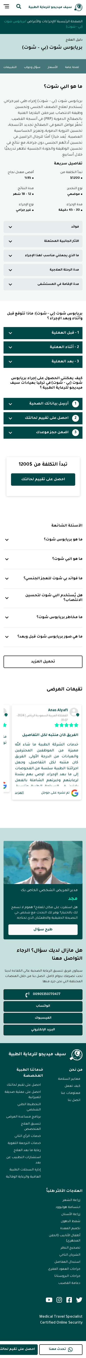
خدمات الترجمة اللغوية (24, 1143)
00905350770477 (46, 994)
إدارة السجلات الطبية (25, 1170)
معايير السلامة (69, 1079)
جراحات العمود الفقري (64, 1269)
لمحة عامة (72, 67)
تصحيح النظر (70, 1248)
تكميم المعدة (70, 1228)
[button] (43, 227)
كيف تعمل (72, 1086)
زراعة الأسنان (70, 1214)
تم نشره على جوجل (55, 793)
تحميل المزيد (43, 662)
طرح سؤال (43, 930)
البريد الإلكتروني (43, 1030)
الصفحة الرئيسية (69, 22)
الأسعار (53, 67)
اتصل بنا (74, 1100)
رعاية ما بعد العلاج (27, 1150)
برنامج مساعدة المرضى (23, 1117)
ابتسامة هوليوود (68, 1207)
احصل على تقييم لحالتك (43, 480)
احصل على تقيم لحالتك (24, 1085)
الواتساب (43, 1006)
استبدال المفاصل (67, 1262)
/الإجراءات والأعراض (41, 22)
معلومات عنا (70, 1093)
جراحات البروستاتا (67, 1276)
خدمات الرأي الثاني (28, 1136)
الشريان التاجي (69, 1255)
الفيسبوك (43, 1018)
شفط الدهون (70, 1221)
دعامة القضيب (69, 1283)
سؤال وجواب (32, 67)
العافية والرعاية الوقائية (23, 1177)
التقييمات (10, 67)
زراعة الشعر (71, 1200)
